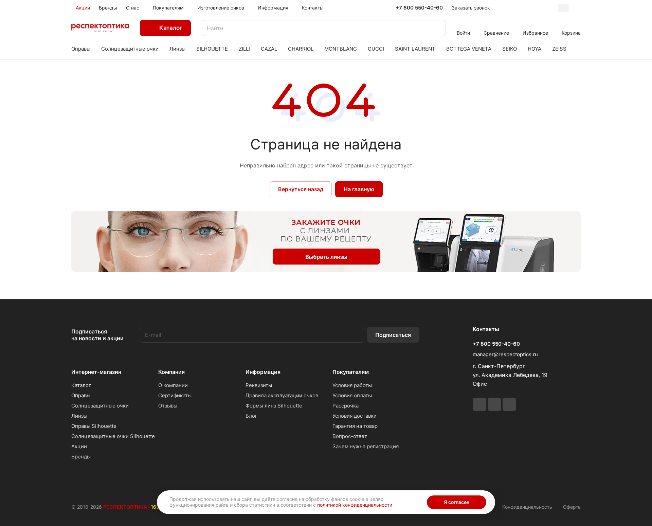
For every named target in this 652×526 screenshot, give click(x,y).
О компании (173, 385)
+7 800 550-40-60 (419, 8)
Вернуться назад (300, 189)
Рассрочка (345, 405)
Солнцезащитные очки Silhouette (113, 436)
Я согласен (456, 502)
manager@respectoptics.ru (505, 354)
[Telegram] (479, 404)
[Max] (509, 404)
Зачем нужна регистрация (365, 446)
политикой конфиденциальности (354, 505)
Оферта (572, 507)
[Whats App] (494, 404)
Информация (263, 371)
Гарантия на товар (355, 426)
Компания (171, 371)
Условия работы (352, 385)
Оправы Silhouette (93, 426)
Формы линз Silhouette (274, 405)
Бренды (81, 456)
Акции (79, 446)
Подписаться (393, 334)
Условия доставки (354, 416)
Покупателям (350, 371)
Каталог (81, 385)
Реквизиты (259, 385)
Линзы (79, 416)
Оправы (80, 395)
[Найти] (437, 28)
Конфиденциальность (527, 507)
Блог (251, 416)
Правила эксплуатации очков (282, 395)
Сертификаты (175, 395)
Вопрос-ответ (349, 436)
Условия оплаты (352, 395)
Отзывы (167, 405)
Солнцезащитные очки (100, 405)
